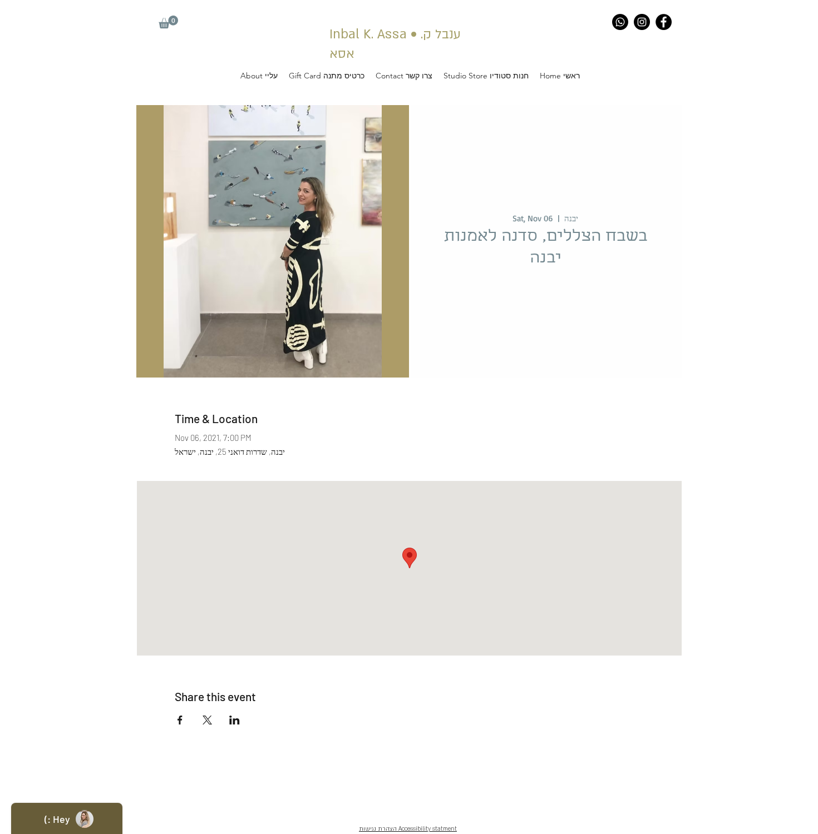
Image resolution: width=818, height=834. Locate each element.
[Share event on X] (207, 720)
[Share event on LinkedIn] (234, 720)
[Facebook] (664, 22)
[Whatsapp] (620, 22)
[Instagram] (642, 22)
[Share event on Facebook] (180, 720)
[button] (168, 22)
